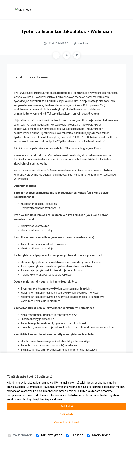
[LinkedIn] (76, 55)
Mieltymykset (51, 435)
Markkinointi (101, 435)
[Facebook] (56, 55)
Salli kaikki (66, 406)
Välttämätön (22, 435)
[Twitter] (66, 55)
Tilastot (77, 435)
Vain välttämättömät (66, 422)
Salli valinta (66, 414)
